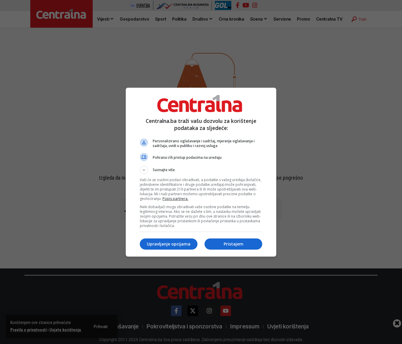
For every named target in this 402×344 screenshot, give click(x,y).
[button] (201, 170)
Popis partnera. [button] (175, 198)
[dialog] (201, 172)
